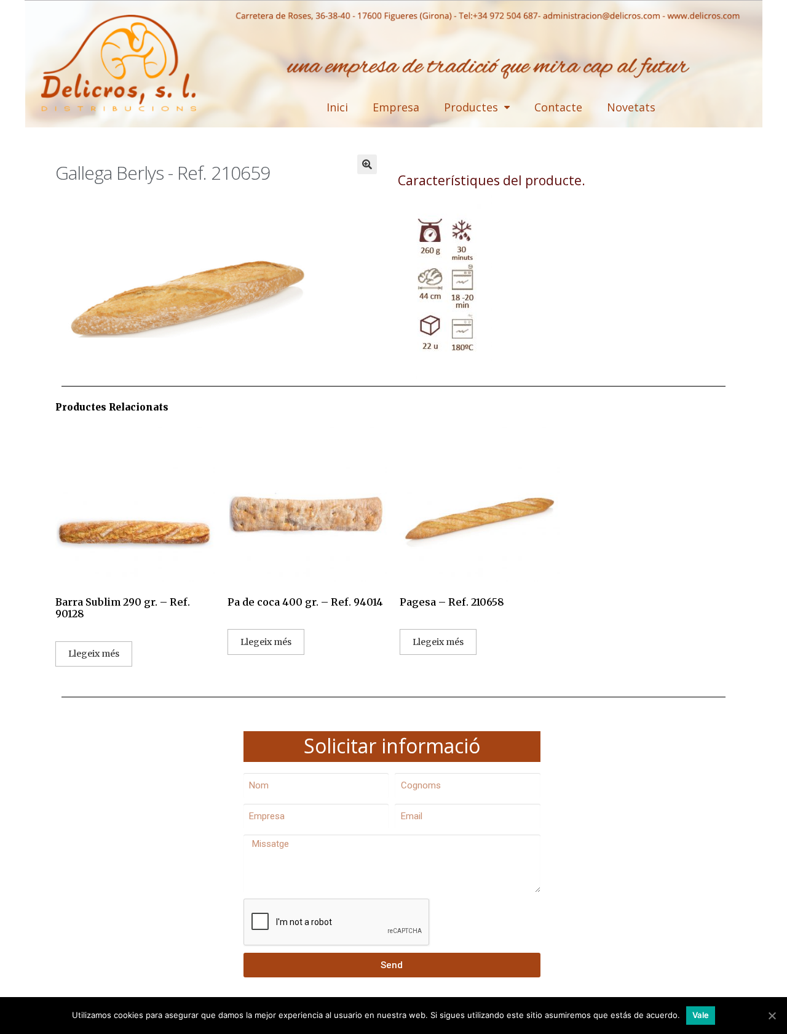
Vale (700, 1015)
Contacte (558, 107)
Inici (337, 107)
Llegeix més (93, 653)
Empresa (396, 107)
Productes (471, 107)
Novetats (631, 107)
